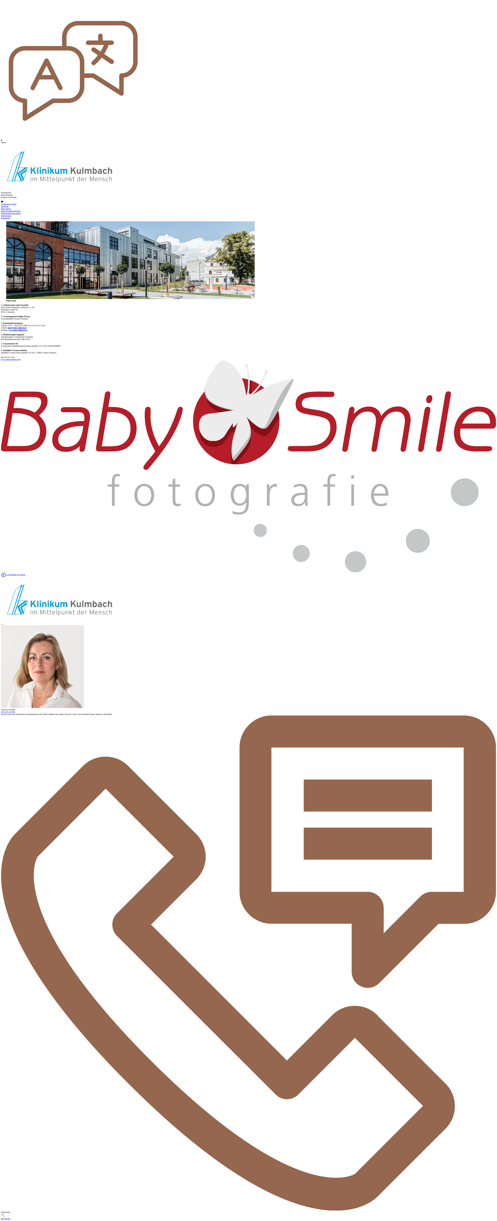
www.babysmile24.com (10, 359)
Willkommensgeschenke (11, 213)
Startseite (4, 206)
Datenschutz (6, 216)
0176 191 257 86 (8, 712)
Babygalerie (6, 209)
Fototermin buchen (8, 204)
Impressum (5, 218)
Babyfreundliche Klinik (10, 211)
